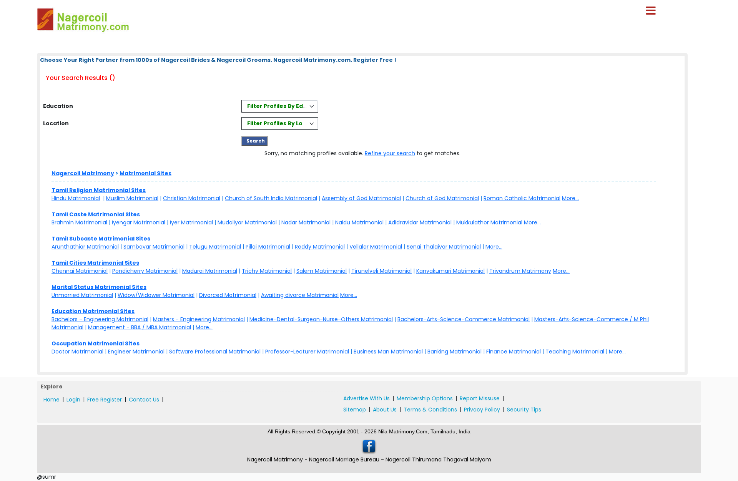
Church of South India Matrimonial (271, 198)
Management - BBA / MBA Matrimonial (139, 327)
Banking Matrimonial (454, 351)
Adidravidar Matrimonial (420, 222)
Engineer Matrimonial (136, 351)
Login (73, 399)
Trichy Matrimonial (267, 271)
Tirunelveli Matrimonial (381, 271)
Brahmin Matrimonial (79, 222)
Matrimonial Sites (145, 173)
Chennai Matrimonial (80, 271)
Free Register (104, 399)
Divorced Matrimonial (227, 295)
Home (51, 399)
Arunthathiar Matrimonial (85, 246)
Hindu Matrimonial (76, 198)
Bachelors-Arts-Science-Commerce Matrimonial (463, 319)
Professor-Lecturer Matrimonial (307, 351)
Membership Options (425, 398)
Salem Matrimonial (321, 271)
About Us (385, 409)
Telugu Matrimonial (215, 246)
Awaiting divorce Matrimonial (300, 295)
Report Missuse (480, 398)
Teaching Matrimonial (574, 351)
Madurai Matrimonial (209, 271)
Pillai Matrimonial (268, 246)
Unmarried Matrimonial (82, 295)
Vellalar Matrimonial (375, 246)
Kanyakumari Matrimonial (450, 271)
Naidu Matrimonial (359, 222)
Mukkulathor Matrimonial (489, 222)
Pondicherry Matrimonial (145, 271)
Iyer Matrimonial (191, 222)
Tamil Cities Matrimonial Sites (95, 263)
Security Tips (524, 409)
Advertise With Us (366, 398)
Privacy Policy (482, 409)
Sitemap (354, 409)
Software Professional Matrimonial (215, 351)
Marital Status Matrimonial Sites (99, 287)
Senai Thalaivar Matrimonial (444, 246)
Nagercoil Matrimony (83, 173)
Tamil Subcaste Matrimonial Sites (101, 238)
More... (570, 198)
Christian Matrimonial (191, 198)
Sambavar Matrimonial (153, 246)
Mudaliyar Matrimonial (247, 222)
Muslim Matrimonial (132, 198)
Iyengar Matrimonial (138, 222)
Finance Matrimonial (513, 351)
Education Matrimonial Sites (93, 311)
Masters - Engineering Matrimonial (199, 319)
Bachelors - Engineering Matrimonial (100, 319)
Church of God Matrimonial (442, 198)
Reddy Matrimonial (320, 246)
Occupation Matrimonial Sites (96, 343)
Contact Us (144, 399)
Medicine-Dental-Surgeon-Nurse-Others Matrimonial (321, 319)
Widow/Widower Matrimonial (156, 295)
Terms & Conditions (430, 409)
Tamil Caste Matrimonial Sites (96, 214)
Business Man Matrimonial (388, 351)
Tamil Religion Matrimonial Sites (99, 190)
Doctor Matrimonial (77, 351)
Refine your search (390, 153)
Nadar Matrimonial (306, 222)
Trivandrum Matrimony (520, 271)
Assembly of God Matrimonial (361, 198)
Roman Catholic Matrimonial (522, 198)
